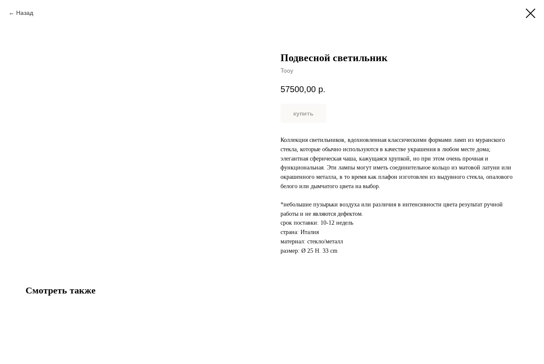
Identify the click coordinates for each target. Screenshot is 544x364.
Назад (24, 12)
